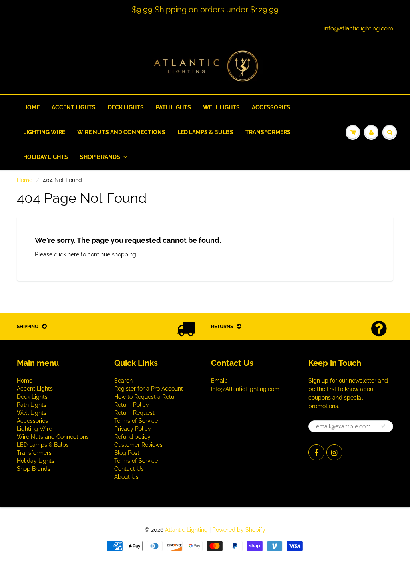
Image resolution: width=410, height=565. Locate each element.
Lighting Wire (44, 132)
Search (123, 380)
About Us (126, 477)
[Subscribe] (383, 426)
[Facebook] (316, 452)
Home (31, 107)
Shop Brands (100, 157)
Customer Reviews (138, 445)
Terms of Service (136, 421)
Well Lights (221, 107)
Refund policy (132, 437)
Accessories (271, 107)
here (73, 254)
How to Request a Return (146, 396)
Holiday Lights (45, 157)
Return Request (134, 413)
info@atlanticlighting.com (358, 28)
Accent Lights (74, 107)
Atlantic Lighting (186, 530)
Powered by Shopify (238, 530)
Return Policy (131, 405)
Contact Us (129, 469)
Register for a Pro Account (148, 388)
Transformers (268, 132)
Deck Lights (126, 107)
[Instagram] (334, 452)
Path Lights (173, 107)
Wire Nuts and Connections (121, 132)
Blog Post (126, 453)
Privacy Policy (132, 429)
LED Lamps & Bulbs (205, 132)
